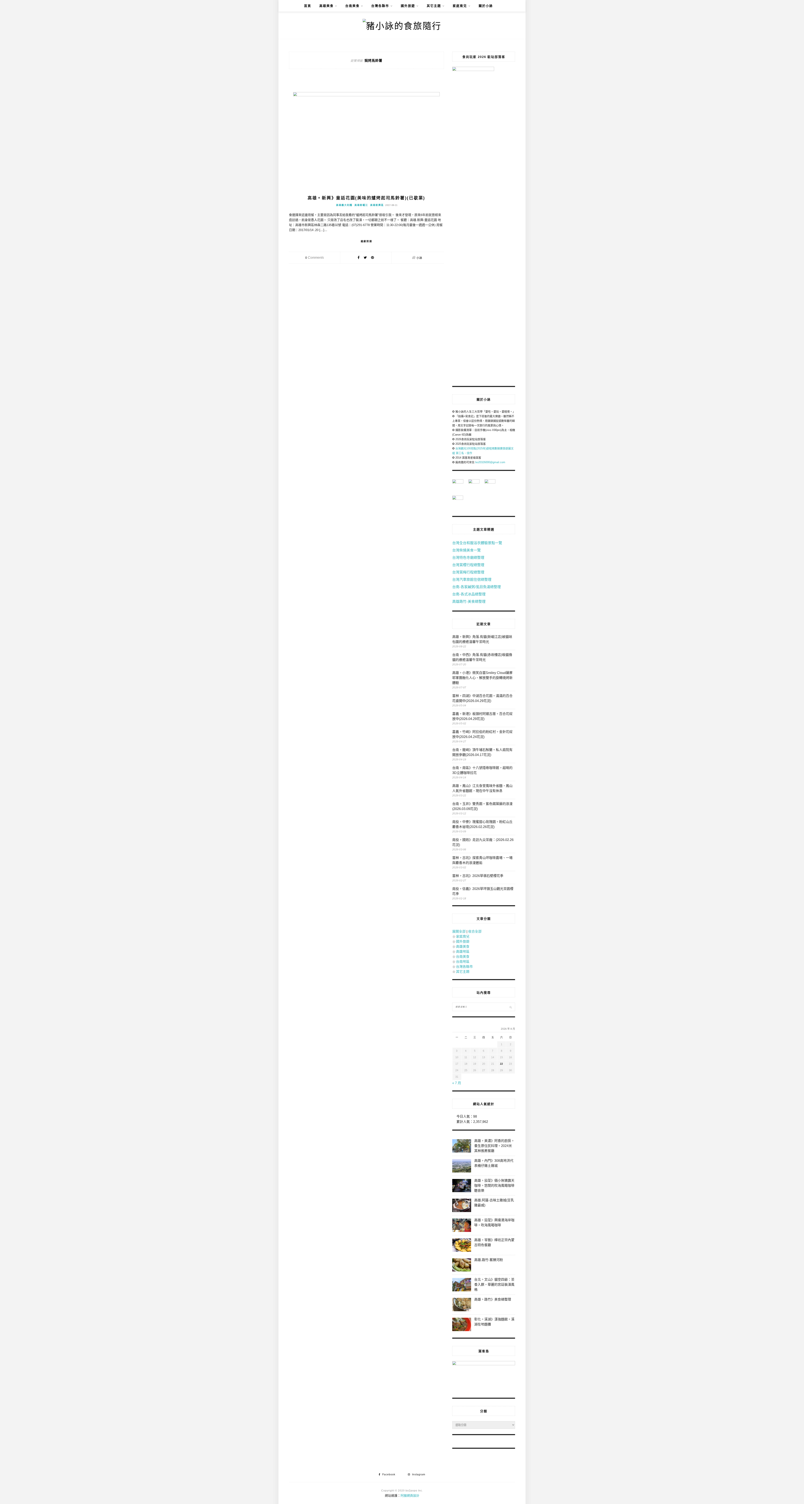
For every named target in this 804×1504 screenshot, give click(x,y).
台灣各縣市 (380, 6)
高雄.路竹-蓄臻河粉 (488, 1260)
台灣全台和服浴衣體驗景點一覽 (477, 543)
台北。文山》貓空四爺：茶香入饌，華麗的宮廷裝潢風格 (494, 1284)
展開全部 (459, 931)
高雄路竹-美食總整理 (469, 602)
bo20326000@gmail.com (490, 462)
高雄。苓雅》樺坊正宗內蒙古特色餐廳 (494, 1242)
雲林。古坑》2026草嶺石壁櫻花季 (477, 876)
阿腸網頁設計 (410, 1495)
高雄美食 (326, 6)
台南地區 (462, 961)
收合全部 (475, 931)
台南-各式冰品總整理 (469, 594)
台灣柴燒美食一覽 (466, 550)
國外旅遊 (408, 6)
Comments (314, 257)
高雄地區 (462, 951)
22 (501, 1063)
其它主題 (434, 6)
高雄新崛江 (361, 205)
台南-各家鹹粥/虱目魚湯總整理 (476, 587)
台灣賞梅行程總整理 (468, 572)
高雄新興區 (377, 205)
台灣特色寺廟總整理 (468, 558)
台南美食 (352, 6)
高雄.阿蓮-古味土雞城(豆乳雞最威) (494, 1202)
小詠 (419, 257)
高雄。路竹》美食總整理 (492, 1299)
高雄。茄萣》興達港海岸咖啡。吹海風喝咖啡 (494, 1222)
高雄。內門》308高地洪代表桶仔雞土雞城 (493, 1163)
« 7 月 (456, 1083)
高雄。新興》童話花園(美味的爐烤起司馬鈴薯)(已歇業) (366, 198)
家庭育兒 (460, 6)
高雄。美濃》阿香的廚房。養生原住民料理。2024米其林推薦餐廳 (494, 1146)
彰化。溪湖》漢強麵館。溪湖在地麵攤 (494, 1322)
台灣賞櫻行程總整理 (468, 565)
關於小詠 (486, 6)
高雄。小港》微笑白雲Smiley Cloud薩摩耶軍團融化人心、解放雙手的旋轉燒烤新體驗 (482, 678)
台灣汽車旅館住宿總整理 (471, 580)
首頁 (307, 6)
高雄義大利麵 (344, 205)
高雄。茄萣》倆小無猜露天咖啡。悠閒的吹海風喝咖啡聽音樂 (494, 1185)
